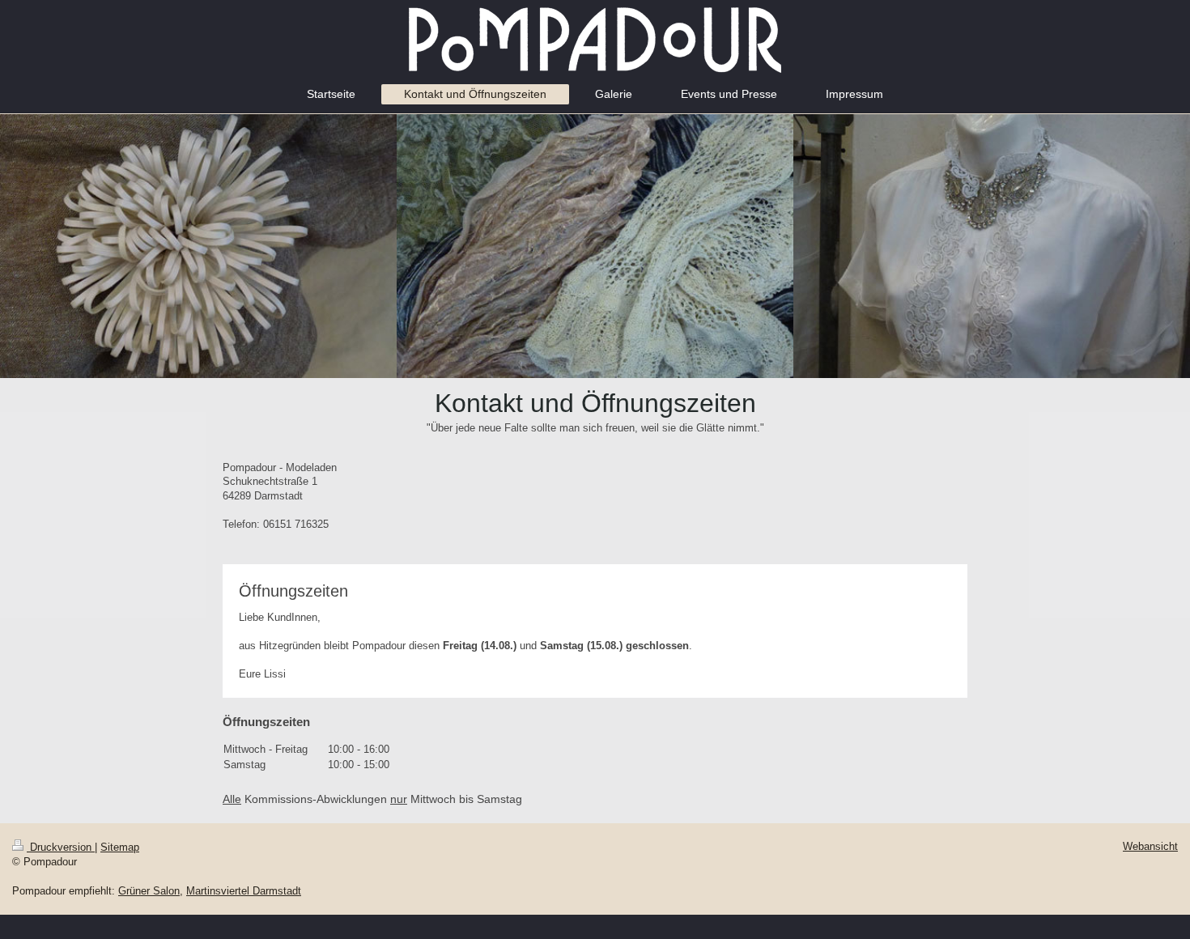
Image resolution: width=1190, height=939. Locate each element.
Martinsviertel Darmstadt (243, 891)
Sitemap (119, 847)
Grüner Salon (149, 891)
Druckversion (61, 847)
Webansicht (1150, 846)
